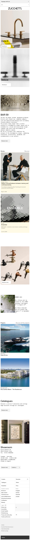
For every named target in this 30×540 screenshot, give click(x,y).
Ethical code (3, 507)
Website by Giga (4, 530)
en (16, 514)
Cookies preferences (5, 516)
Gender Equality (4, 511)
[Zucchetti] (15, 8)
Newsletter (3, 485)
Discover (26, 151)
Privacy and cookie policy (6, 514)
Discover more (4, 140)
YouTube (17, 492)
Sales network (4, 492)
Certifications (4, 500)
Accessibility (4, 509)
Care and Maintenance (6, 496)
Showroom (3, 490)
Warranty (3, 502)
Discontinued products (6, 498)
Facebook (18, 494)
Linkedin (17, 496)
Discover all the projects (22, 323)
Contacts (3, 479)
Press (17, 485)
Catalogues (3, 482)
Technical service (4, 494)
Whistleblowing (4, 513)
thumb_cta (4, 46)
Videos (17, 482)
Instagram (18, 490)
